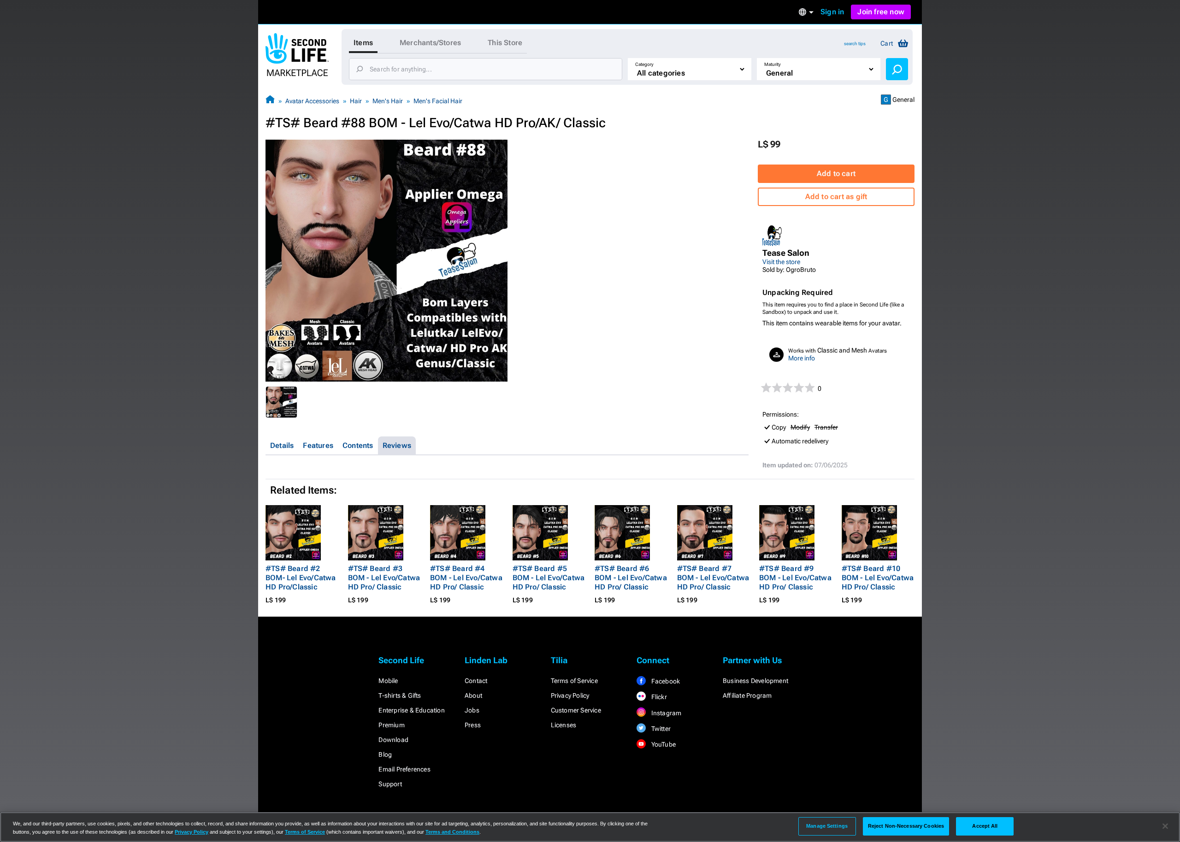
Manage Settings (827, 826)
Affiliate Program (747, 695)
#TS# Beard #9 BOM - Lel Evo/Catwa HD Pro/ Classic (795, 577)
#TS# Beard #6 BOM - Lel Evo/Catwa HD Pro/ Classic (631, 577)
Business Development (755, 680)
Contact (476, 680)
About (473, 695)
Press (473, 725)
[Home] (270, 100)
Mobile (388, 680)
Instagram (665, 713)
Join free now (880, 11)
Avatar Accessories (312, 101)
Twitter (660, 728)
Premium (391, 725)
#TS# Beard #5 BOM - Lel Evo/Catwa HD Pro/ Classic (549, 577)
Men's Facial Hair (437, 101)
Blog (385, 754)
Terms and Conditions (452, 832)
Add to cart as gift (836, 196)
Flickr (658, 697)
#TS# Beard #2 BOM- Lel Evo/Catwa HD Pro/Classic (301, 577)
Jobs (472, 710)
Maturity (772, 64)
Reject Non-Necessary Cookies (906, 826)
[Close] (1165, 826)
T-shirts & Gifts (399, 695)
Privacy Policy (570, 695)
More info (801, 358)
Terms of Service (574, 680)
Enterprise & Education (411, 710)
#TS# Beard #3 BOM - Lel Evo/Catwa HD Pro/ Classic (384, 577)
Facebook (664, 681)
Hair (356, 101)
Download (393, 739)
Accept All (984, 826)
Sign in (832, 11)
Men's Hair (387, 101)
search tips (855, 43)
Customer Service (576, 710)
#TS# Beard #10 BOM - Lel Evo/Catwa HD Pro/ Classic (878, 577)
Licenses (564, 725)
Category (644, 64)
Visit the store (781, 261)
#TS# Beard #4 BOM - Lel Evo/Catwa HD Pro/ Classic (466, 577)
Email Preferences (404, 769)
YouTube (662, 744)
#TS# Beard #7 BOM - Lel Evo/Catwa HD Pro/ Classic (713, 577)
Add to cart (836, 173)
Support (389, 784)
